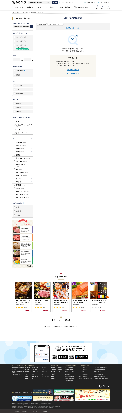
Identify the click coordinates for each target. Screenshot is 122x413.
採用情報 (45, 411)
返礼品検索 (33, 12)
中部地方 (53, 376)
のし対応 (18, 89)
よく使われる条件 (17, 66)
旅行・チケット (23, 194)
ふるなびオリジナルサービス (20, 33)
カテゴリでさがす (42, 7)
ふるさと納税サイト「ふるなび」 (20, 12)
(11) (44, 307)
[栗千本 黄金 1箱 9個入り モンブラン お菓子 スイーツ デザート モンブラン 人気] (23, 290)
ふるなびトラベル (104, 2)
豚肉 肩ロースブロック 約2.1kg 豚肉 (42, 301)
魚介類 (20, 152)
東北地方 (53, 371)
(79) (63, 307)
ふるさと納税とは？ (83, 367)
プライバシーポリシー (35, 411)
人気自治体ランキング (17, 374)
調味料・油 (21, 175)
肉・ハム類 (22, 142)
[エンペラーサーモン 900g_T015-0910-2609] (80, 290)
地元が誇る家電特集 (69, 376)
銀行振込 (18, 207)
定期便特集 (67, 374)
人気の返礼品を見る (73, 70)
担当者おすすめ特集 (69, 371)
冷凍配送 (18, 111)
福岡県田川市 (38, 304)
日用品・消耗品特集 (69, 378)
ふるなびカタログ (91, 2)
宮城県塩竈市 (57, 304)
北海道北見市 (95, 304)
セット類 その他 (23, 197)
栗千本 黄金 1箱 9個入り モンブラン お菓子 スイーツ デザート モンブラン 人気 (23, 301)
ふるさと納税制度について (85, 374)
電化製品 (20, 185)
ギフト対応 (19, 85)
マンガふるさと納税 (98, 374)
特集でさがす (54, 7)
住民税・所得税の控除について (86, 378)
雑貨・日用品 (22, 172)
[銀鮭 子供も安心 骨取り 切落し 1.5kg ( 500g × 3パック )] (61, 290)
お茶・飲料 (22, 161)
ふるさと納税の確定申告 (84, 376)
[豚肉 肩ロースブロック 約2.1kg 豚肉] (42, 290)
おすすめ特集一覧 (69, 367)
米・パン (21, 145)
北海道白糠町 (76, 304)
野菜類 (20, 155)
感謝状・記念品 (23, 191)
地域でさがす (31, 7)
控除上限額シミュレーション (85, 371)
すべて (18, 122)
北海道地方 (53, 369)
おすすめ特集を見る (73, 73)
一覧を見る (29, 266)
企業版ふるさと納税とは (99, 376)
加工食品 (21, 182)
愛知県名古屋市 (20, 304)
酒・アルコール (23, 158)
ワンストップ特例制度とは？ (100, 367)
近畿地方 (53, 378)
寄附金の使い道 (97, 371)
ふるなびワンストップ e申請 (24, 125)
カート (108, 8)
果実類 (26, 374)
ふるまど (19, 130)
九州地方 (60, 371)
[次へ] (107, 297)
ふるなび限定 (20, 71)
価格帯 (14, 55)
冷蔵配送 (18, 107)
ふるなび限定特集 (69, 380)
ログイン (97, 8)
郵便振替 (18, 211)
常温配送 (18, 103)
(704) (25, 307)
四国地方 (60, 369)
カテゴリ (15, 138)
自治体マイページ (21, 133)
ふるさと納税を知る (65, 7)
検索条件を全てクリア (73, 28)
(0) (100, 307)
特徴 (14, 81)
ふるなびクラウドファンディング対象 (23, 47)
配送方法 (15, 99)
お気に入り (103, 8)
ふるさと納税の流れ (83, 369)
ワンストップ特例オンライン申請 (21, 117)
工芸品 (20, 188)
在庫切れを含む (20, 93)
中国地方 (60, 367)
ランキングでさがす (19, 7)
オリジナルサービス (82, 7)
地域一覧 (53, 367)
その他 (18, 215)
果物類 (20, 148)
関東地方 (53, 374)
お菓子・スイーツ (21, 165)
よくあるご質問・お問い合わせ (67, 2)
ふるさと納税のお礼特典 (99, 369)
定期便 (18, 75)
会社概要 (17, 411)
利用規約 (24, 411)
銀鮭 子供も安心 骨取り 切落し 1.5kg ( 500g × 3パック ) (61, 301)
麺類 (19, 169)
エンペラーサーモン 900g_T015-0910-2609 (80, 301)
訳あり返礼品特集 (69, 369)
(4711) (82, 307)
